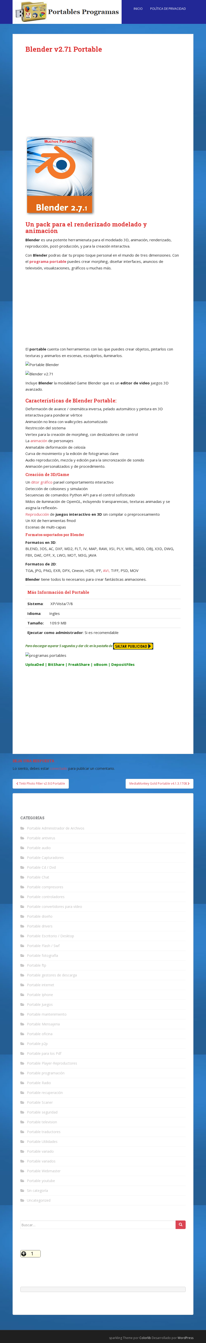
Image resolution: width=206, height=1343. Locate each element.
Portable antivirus (41, 838)
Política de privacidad (168, 9)
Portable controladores (46, 896)
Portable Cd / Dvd (41, 867)
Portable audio (39, 847)
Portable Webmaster (44, 1171)
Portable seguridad (42, 1112)
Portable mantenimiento (47, 1014)
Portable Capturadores (45, 857)
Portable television (42, 1122)
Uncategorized (38, 1200)
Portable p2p (37, 1043)
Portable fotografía (42, 955)
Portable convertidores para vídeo (54, 906)
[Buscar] (181, 1224)
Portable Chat (38, 877)
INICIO (138, 9)
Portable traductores (44, 1131)
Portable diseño (40, 916)
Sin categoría (37, 1190)
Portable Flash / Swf (43, 945)
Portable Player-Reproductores (52, 1063)
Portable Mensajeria (43, 1024)
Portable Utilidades (42, 1141)
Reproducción (37, 514)
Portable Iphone (40, 994)
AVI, (106, 570)
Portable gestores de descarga (52, 975)
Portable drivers (40, 926)
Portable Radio (39, 1082)
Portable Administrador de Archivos (55, 828)
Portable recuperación (45, 1092)
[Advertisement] (103, 98)
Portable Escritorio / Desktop (50, 935)
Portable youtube (41, 1180)
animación (38, 440)
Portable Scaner (40, 1102)
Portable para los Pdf (44, 1053)
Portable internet (40, 984)
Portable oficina (40, 1033)
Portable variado (40, 1151)
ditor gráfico (42, 482)
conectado (58, 768)
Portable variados (41, 1161)
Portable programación (46, 1073)
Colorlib (145, 1338)
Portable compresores (45, 887)
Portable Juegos (40, 1004)
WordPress (185, 1338)
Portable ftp (36, 965)
